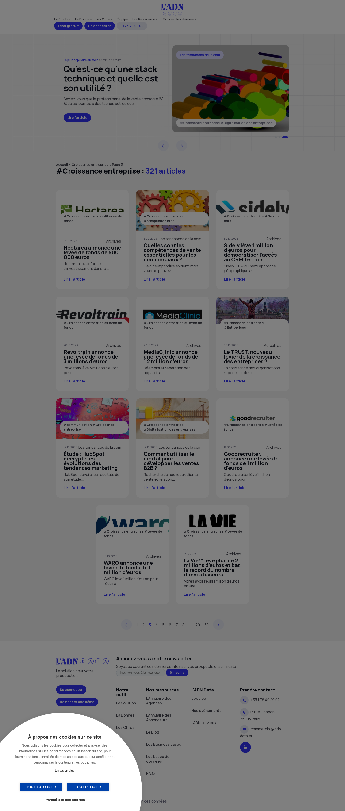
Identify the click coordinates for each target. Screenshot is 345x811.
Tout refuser (88, 787)
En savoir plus (64, 770)
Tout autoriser (41, 787)
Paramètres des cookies (65, 800)
